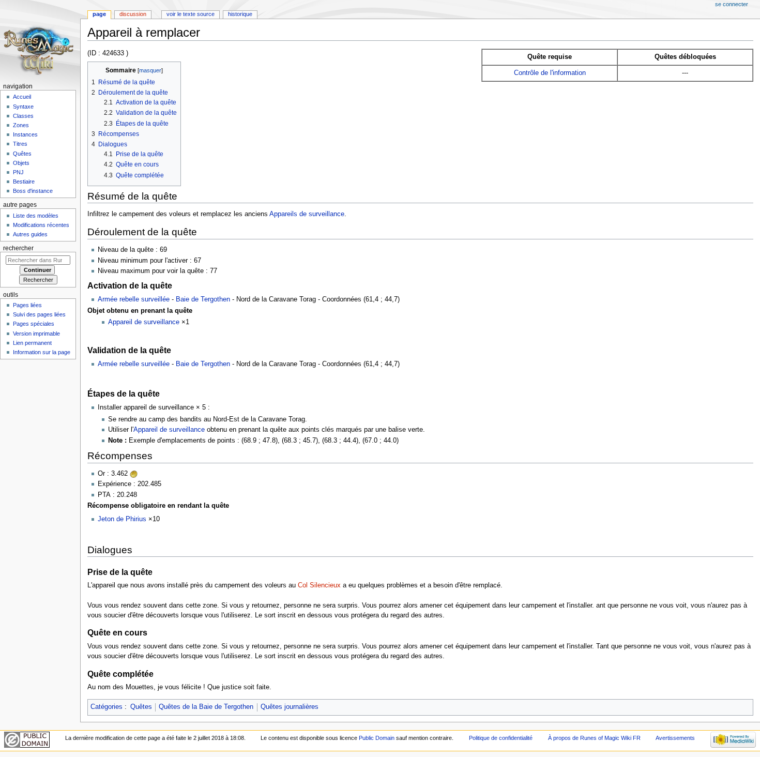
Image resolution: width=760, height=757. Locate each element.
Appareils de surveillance (306, 214)
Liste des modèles (35, 216)
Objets (21, 163)
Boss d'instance (33, 191)
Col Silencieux (319, 585)
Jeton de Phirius (122, 519)
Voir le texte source (190, 14)
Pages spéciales (33, 324)
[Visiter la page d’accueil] (40, 40)
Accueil (22, 97)
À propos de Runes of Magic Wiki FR (594, 738)
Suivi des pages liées (39, 314)
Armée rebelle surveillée (134, 299)
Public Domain (376, 738)
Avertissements (675, 738)
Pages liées (27, 305)
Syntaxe (23, 106)
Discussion (132, 14)
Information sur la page (41, 352)
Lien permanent (32, 343)
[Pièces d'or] (134, 473)
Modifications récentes (41, 225)
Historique (240, 14)
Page (99, 14)
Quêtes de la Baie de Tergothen (206, 706)
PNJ (18, 172)
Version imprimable (36, 333)
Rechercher (18, 248)
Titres (20, 144)
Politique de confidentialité (501, 738)
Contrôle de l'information (550, 73)
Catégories (106, 706)
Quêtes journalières (289, 706)
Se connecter (731, 4)
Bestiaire (24, 181)
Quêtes (141, 706)
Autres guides (30, 234)
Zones (21, 125)
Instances (25, 134)
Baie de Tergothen (203, 299)
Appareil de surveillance (143, 322)
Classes (23, 116)
